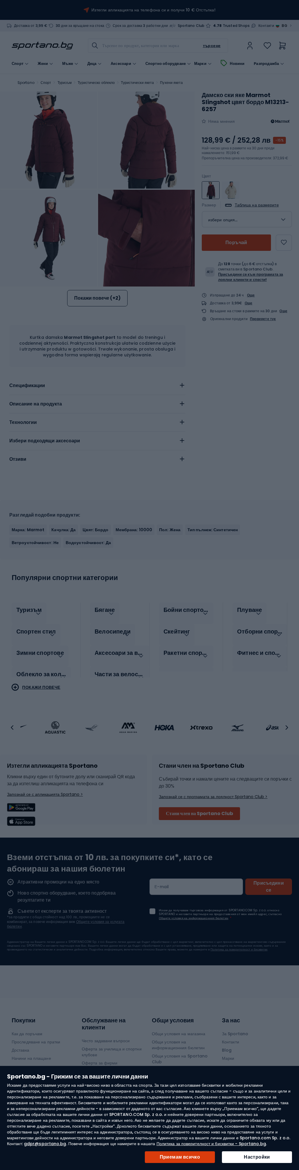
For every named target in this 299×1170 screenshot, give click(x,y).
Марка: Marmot (28, 530)
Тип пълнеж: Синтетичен (212, 530)
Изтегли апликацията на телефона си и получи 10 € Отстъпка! (153, 10)
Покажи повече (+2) (97, 298)
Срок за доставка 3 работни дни (140, 25)
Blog (227, 1050)
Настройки (257, 1157)
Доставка (20, 1050)
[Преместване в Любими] (283, 242)
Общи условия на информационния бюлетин (178, 1045)
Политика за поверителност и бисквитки (239, 949)
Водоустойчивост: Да (88, 543)
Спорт (46, 82)
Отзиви (17, 459)
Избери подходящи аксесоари (44, 440)
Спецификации (27, 385)
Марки (200, 63)
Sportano (26, 82)
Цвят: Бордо (95, 530)
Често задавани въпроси (106, 1041)
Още (251, 295)
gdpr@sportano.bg (45, 1144)
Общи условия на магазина (178, 1034)
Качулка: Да (63, 530)
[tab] (97, 386)
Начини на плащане (31, 1058)
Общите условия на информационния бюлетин (193, 918)
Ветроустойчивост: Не (35, 543)
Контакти (266, 25)
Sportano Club (191, 25)
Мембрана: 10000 (134, 530)
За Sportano (235, 1034)
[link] (250, 45)
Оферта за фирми (100, 1063)
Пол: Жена (169, 530)
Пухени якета (171, 82)
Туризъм (65, 82)
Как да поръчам (27, 1034)
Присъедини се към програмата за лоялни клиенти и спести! (250, 277)
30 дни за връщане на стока (80, 25)
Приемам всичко (180, 1157)
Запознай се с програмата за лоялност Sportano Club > (213, 797)
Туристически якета (137, 82)
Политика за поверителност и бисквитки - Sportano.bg (211, 1144)
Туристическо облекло (96, 82)
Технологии (23, 422)
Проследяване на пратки (36, 1042)
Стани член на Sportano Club (199, 813)
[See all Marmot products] (280, 121)
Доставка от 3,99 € (30, 25)
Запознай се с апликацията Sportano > (45, 794)
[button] (12, 727)
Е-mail (161, 887)
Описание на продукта (35, 404)
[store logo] (42, 46)
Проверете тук (263, 319)
